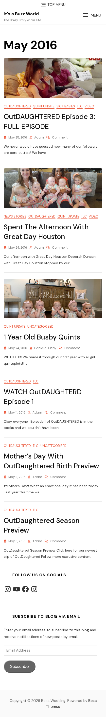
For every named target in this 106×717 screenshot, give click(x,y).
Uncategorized (40, 326)
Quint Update (43, 106)
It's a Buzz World (21, 14)
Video (89, 106)
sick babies (65, 106)
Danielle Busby (45, 348)
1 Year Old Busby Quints (42, 337)
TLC (80, 106)
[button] (92, 15)
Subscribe (19, 666)
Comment (60, 137)
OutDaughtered (17, 106)
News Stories (15, 216)
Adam (39, 137)
